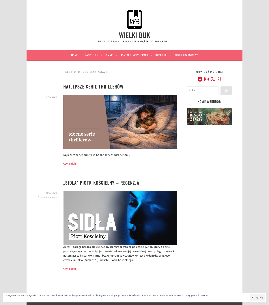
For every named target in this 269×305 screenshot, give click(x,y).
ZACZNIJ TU (91, 55)
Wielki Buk (134, 35)
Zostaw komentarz (47, 197)
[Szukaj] (226, 90)
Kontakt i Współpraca (134, 55)
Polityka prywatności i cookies (195, 295)
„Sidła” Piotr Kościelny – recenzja (101, 182)
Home (74, 55)
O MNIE (109, 55)
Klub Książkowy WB (186, 55)
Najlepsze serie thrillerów (93, 86)
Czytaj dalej (72, 164)
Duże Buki (161, 55)
